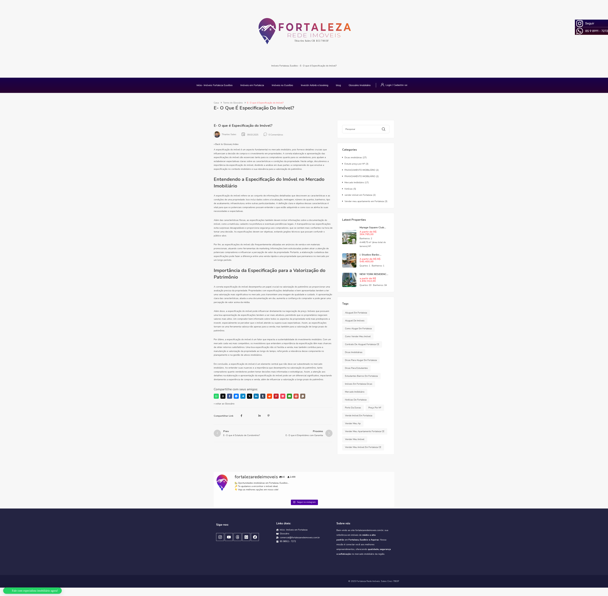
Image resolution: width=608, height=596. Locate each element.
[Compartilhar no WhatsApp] (216, 396)
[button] (33, 589)
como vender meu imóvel (358, 336)
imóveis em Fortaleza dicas (358, 383)
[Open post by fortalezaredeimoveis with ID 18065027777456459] (326, 517)
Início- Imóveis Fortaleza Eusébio (214, 85)
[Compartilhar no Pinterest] (276, 396)
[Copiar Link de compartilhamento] (302, 396)
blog (338, 85)
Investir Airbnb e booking (314, 85)
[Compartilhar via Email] (289, 396)
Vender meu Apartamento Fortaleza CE (364, 431)
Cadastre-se (400, 85)
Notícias (349, 188)
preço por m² (374, 407)
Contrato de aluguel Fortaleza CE (362, 344)
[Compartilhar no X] (249, 396)
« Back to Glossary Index (226, 144)
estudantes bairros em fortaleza (361, 376)
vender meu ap (353, 423)
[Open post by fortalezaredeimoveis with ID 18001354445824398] (281, 517)
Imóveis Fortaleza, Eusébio (284, 65)
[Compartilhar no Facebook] (229, 396)
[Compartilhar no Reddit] (269, 396)
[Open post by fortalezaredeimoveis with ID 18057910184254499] (236, 517)
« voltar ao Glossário (224, 403)
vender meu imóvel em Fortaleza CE (363, 447)
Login (389, 85)
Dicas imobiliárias (353, 157)
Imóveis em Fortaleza (252, 85)
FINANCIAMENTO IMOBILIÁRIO (360, 170)
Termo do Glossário (233, 102)
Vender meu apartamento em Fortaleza (364, 201)
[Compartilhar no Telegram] (242, 396)
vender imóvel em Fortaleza (358, 195)
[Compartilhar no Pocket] (282, 396)
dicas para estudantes (356, 368)
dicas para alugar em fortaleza (361, 360)
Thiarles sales (229, 134)
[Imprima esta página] (296, 396)
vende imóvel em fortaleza (358, 415)
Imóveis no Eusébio (282, 85)
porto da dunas (353, 407)
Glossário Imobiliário (360, 85)
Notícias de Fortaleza (356, 399)
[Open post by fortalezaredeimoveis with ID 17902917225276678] (371, 517)
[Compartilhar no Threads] (222, 396)
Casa (216, 102)
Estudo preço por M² (355, 163)
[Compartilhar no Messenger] (236, 396)
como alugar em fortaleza (358, 328)
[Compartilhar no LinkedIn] (256, 396)
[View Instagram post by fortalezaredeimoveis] (255, 535)
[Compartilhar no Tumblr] (262, 396)
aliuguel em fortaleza (356, 312)
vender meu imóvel (354, 439)
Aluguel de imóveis (354, 320)
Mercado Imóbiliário (354, 182)
